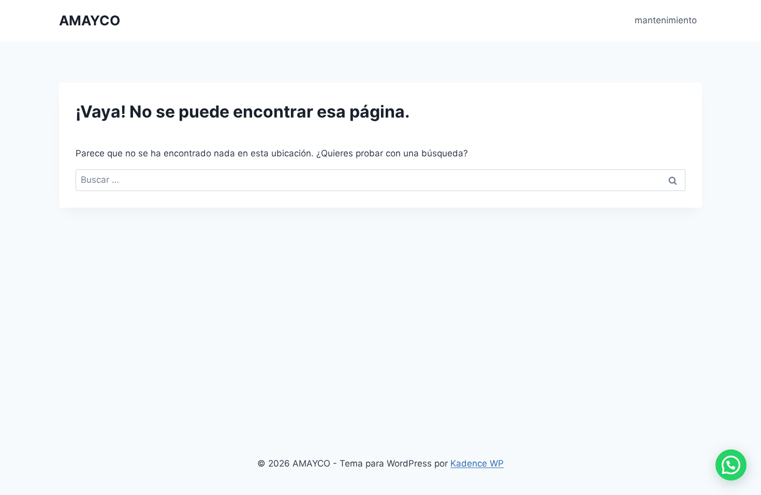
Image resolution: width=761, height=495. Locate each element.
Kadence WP (477, 463)
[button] (731, 465)
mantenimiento (666, 20)
